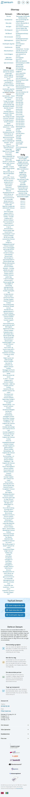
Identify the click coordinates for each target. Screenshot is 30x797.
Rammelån (23, 184)
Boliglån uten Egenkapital (22, 173)
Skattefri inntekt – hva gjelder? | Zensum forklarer (9, 488)
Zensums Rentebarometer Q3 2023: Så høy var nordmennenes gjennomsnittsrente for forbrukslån (8, 135)
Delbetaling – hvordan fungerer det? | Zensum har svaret (9, 477)
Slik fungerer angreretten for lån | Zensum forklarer (8, 328)
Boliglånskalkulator (23, 186)
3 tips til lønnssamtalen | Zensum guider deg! (8, 228)
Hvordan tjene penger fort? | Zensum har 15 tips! (9, 428)
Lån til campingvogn (21, 147)
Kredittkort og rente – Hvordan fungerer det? (8, 592)
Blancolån (18, 45)
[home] (7, 2)
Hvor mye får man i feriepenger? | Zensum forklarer (8, 519)
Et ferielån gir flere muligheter (21, 70)
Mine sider (8, 23)
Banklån (18, 47)
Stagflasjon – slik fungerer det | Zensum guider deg (8, 463)
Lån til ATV (19, 59)
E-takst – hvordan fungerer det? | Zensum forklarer (8, 380)
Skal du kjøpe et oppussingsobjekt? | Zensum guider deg (8, 259)
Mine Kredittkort (8, 51)
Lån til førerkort (20, 44)
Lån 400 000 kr (20, 121)
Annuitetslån (19, 142)
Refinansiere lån (22, 18)
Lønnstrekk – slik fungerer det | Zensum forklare (8, 437)
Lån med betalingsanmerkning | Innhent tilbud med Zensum (22, 39)
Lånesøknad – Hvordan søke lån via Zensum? (22, 49)
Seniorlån (18, 137)
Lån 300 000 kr (20, 133)
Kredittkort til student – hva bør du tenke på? (8, 354)
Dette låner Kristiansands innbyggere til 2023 (8, 414)
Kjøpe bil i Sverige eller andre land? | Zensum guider (9, 208)
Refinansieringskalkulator (23, 87)
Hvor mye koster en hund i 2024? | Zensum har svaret (8, 223)
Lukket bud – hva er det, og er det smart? (9, 177)
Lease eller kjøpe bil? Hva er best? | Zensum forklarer (8, 525)
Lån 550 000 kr (20, 85)
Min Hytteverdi (9, 37)
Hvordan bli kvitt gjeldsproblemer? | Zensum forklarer (9, 311)
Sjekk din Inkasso (8, 63)
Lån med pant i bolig (22, 179)
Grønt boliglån (23, 181)
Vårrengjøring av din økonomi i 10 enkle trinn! (8, 582)
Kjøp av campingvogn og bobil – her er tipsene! (9, 142)
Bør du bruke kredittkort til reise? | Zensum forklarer (8, 514)
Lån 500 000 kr (20, 119)
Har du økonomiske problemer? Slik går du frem (8, 306)
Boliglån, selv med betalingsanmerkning (23, 163)
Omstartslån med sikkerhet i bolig (23, 188)
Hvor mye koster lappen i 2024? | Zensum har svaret (8, 213)
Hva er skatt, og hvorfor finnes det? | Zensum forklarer (8, 349)
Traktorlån (19, 135)
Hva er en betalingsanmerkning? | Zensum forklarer (8, 442)
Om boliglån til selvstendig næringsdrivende (8, 285)
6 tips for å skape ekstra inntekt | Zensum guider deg (8, 280)
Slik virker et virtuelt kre (8, 86)
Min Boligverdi (8, 30)
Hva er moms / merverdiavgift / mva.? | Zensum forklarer (8, 233)
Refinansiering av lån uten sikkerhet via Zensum (21, 54)
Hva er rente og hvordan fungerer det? (8, 320)
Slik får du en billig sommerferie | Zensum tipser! (9, 239)
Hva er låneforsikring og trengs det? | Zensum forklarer (8, 509)
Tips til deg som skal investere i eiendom (8, 117)
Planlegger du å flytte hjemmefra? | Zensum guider (9, 371)
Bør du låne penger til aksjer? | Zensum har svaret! (8, 545)
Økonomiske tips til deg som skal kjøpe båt (8, 173)
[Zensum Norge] (2, 793)
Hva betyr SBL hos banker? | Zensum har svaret (8, 390)
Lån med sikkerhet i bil (22, 92)
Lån (17, 145)
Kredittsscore (8, 47)
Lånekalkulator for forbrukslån (21, 89)
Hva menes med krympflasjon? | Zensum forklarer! (8, 395)
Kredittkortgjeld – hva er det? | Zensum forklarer (9, 344)
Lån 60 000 (19, 113)
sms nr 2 (22, 203)
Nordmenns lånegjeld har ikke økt (8, 410)
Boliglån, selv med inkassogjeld (23, 166)
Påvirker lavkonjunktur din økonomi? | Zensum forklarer (9, 264)
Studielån (18, 132)
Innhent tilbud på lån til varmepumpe (22, 24)
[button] (27, 2)
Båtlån (17, 150)
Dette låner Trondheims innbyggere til (8, 557)
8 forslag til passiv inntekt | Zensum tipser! (9, 121)
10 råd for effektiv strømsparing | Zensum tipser (8, 254)
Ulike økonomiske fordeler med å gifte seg (8, 290)
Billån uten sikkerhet (21, 61)
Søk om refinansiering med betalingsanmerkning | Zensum (22, 32)
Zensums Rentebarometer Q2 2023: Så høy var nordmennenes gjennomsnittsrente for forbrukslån (8, 195)
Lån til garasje (20, 57)
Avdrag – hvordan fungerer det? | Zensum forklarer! (9, 218)
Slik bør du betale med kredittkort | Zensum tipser (8, 339)
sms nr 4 (22, 206)
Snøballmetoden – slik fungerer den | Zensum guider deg (8, 333)
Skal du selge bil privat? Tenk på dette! (8, 77)
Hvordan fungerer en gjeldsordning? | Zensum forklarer (8, 447)
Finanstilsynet (19, 788)
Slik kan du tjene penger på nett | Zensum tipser (8, 182)
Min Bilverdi (9, 33)
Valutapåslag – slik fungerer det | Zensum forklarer (8, 452)
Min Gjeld (8, 26)
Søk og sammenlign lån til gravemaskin (22, 20)
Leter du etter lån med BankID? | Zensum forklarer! (8, 82)
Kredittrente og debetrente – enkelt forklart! (8, 127)
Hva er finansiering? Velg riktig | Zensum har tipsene (8, 535)
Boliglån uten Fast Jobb (22, 160)
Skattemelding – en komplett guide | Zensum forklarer (8, 457)
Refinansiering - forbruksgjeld (20, 75)
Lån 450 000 (19, 104)
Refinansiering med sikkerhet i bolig (23, 192)
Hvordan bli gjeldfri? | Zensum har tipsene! (8, 433)
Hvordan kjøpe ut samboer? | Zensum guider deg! (8, 113)
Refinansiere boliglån (23, 196)
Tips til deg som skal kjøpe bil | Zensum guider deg (8, 147)
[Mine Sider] (23, 2)
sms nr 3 (22, 204)
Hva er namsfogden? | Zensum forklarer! (9, 467)
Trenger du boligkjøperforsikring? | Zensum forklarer (9, 244)
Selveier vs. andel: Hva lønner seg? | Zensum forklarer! (9, 163)
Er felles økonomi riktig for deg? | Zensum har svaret (8, 295)
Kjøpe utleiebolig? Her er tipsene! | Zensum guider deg (9, 158)
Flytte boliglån (23, 158)
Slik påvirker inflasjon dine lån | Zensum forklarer (8, 108)
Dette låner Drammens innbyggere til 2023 (8, 187)
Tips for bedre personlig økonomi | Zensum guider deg (8, 483)
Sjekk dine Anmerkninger (8, 58)
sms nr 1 (22, 201)
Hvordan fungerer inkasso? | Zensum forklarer (9, 301)
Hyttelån (22, 183)
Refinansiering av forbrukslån (20, 127)
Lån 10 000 (19, 107)
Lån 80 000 (19, 109)
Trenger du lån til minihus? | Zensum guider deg (9, 275)
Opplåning (23, 177)
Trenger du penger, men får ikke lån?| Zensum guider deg (8, 102)
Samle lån (18, 82)
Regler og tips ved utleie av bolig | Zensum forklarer (9, 359)
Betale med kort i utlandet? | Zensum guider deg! (8, 202)
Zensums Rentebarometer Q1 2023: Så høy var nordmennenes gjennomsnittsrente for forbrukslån (8, 574)
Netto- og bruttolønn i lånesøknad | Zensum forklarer (8, 530)
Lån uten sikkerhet (21, 78)
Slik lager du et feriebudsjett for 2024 (8, 504)
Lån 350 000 (19, 118)
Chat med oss (6, 711)
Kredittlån (18, 140)
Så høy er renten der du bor (8, 376)
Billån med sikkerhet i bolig (23, 169)
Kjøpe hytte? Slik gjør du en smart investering (8, 152)
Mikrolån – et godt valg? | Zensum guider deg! (9, 168)
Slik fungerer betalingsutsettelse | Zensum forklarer (8, 494)
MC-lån (18, 130)
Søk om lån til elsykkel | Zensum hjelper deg (22, 27)
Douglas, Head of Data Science (8, 567)
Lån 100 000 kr (20, 125)
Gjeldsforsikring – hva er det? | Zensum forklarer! (9, 406)
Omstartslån (19, 64)
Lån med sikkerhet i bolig (23, 195)
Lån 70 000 (19, 111)
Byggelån (18, 149)
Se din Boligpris (8, 54)
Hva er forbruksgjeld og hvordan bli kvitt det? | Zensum (8, 249)
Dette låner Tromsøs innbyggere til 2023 (8, 419)
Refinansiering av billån (22, 80)
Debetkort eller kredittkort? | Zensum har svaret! (9, 540)
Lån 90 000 (19, 101)
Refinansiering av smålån (22, 63)
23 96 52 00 (5, 706)
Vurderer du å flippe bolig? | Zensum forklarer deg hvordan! (8, 551)
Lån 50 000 (19, 97)
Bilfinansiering (19, 66)
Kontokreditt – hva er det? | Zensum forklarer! (9, 97)
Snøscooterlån (20, 116)
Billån (17, 152)
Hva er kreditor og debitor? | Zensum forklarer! (9, 471)
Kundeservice (8, 19)
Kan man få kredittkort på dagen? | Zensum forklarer (8, 365)
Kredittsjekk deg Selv (8, 44)
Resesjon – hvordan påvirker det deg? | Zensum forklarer (8, 270)
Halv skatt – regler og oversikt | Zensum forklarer (9, 385)
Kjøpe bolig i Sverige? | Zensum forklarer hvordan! (8, 401)
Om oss (8, 16)
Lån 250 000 (19, 102)
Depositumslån (20, 94)
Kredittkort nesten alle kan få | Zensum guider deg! (8, 71)
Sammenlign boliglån (22, 157)
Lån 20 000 (19, 106)
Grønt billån (19, 144)
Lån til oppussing (20, 73)
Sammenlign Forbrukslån (23, 16)
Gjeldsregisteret (8, 40)
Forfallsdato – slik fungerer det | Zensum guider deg (8, 423)
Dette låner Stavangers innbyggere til (8, 563)
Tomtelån (18, 138)
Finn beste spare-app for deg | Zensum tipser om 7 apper (9, 499)
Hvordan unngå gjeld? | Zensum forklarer (9, 315)
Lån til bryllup (19, 68)
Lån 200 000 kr (20, 123)
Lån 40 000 (19, 114)
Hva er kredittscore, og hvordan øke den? (9, 324)
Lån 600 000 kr (20, 83)
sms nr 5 (22, 208)
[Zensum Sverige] (7, 793)
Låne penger (19, 95)
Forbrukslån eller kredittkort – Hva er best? (8, 587)
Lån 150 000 (19, 99)
